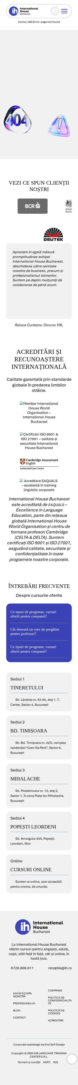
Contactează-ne (27, 34)
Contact (19, 1017)
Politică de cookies (56, 1012)
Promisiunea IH (24, 1003)
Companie (55, 990)
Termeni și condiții (29, 1062)
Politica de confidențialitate (60, 1000)
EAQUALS (56, 504)
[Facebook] (23, 977)
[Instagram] (30, 977)
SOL (55, 1062)
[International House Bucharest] (39, 939)
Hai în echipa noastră (22, 995)
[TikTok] (45, 977)
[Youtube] (38, 977)
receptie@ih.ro (60, 968)
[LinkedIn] (53, 977)
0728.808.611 (22, 968)
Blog (16, 1010)
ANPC (47, 1062)
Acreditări (55, 1020)
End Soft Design (55, 1044)
